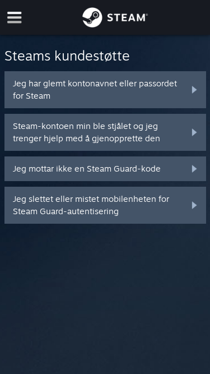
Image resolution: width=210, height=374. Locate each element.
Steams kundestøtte (67, 55)
